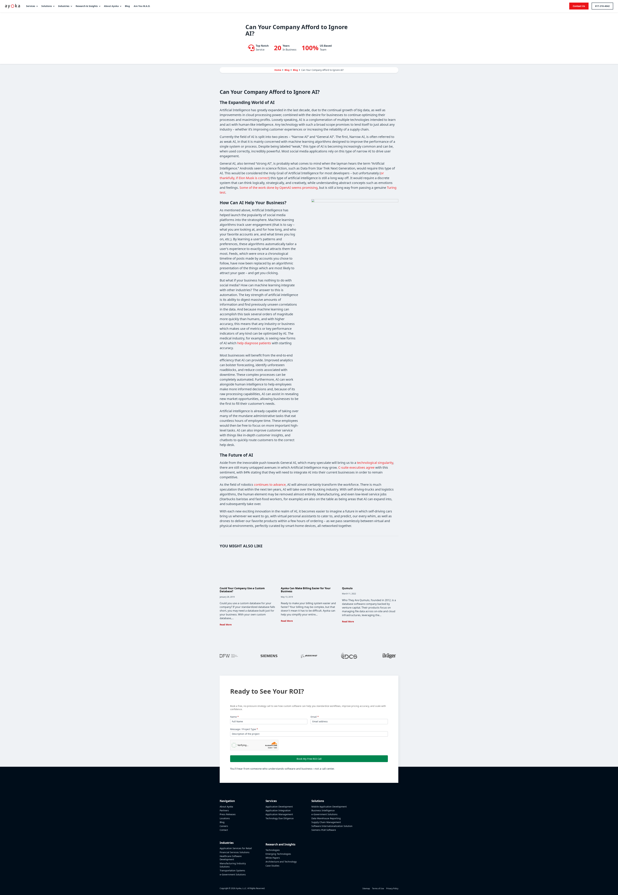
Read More (226, 624)
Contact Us (579, 6)
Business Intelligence (323, 810)
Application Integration (278, 810)
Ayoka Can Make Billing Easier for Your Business (306, 589)
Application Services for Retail (236, 848)
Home (277, 69)
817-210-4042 (602, 6)
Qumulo (347, 588)
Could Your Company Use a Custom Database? (242, 589)
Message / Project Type (244, 729)
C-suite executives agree (356, 467)
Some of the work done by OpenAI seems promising (278, 187)
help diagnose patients (254, 343)
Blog (295, 69)
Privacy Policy (392, 888)
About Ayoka (226, 806)
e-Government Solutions (233, 874)
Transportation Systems (232, 870)
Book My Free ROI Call (309, 758)
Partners (224, 810)
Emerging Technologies (278, 853)
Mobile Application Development (329, 806)
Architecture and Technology (281, 861)
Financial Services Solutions (234, 852)
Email (315, 716)
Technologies (273, 850)
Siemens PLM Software (323, 829)
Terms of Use (378, 888)
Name (234, 716)
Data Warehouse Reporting (326, 818)
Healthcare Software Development (231, 858)
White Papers (273, 857)
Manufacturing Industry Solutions (233, 865)
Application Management (279, 814)
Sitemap (366, 888)
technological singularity (375, 462)
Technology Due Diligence (280, 818)
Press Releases (228, 814)
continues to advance (270, 484)
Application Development (279, 806)
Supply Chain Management (326, 822)
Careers (224, 826)
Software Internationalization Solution (331, 826)
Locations (225, 818)
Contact (224, 829)
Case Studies (272, 865)
